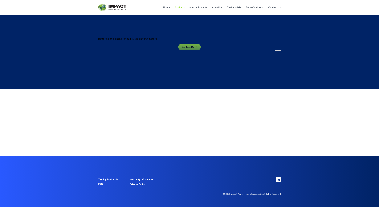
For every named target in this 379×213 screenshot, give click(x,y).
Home (166, 7)
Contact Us (274, 7)
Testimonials (234, 7)
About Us (217, 7)
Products (180, 7)
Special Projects (198, 7)
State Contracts (255, 7)
